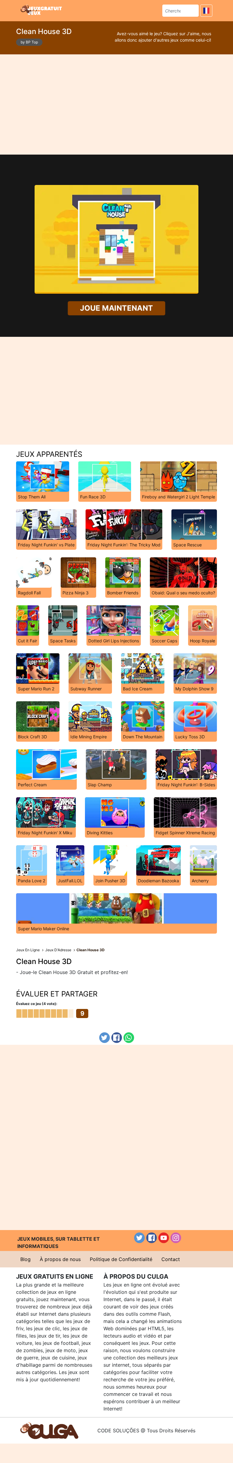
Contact (170, 1259)
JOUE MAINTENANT (116, 308)
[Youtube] (163, 1237)
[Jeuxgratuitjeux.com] (42, 9)
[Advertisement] (116, 104)
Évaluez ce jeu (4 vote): (36, 1003)
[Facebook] (116, 1037)
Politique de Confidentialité (121, 1259)
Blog (25, 1259)
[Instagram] (176, 1237)
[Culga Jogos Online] (49, 1430)
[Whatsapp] (128, 1037)
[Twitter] (104, 1037)
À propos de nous (60, 1259)
